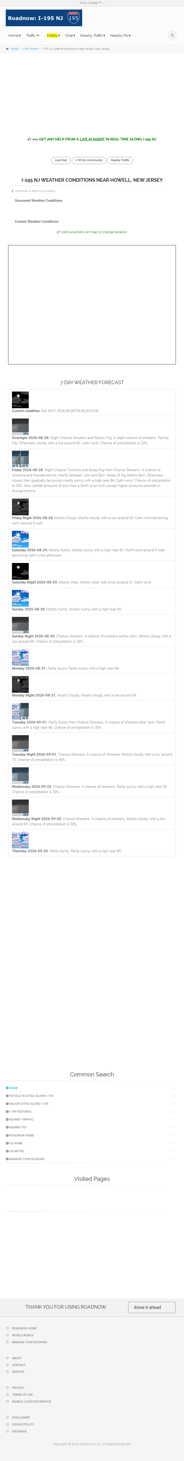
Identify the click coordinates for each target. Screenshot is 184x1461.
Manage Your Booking (27, 1159)
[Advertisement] (92, 91)
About (16, 1358)
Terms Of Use (22, 1394)
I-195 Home (30, 49)
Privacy (17, 1387)
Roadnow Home (21, 1135)
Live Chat (61, 160)
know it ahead (147, 1307)
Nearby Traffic (92, 35)
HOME (15, 49)
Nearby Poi (119, 35)
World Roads (22, 1335)
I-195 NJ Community (89, 160)
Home (14, 35)
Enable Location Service (31, 1401)
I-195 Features (20, 1111)
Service (17, 1371)
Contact (18, 1365)
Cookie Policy (22, 1424)
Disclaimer (20, 1417)
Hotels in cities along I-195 (31, 1096)
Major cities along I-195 (28, 1103)
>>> (93, 139)
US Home (16, 1143)
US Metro (16, 1151)
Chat (69, 35)
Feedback (19, 1431)
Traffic (32, 35)
